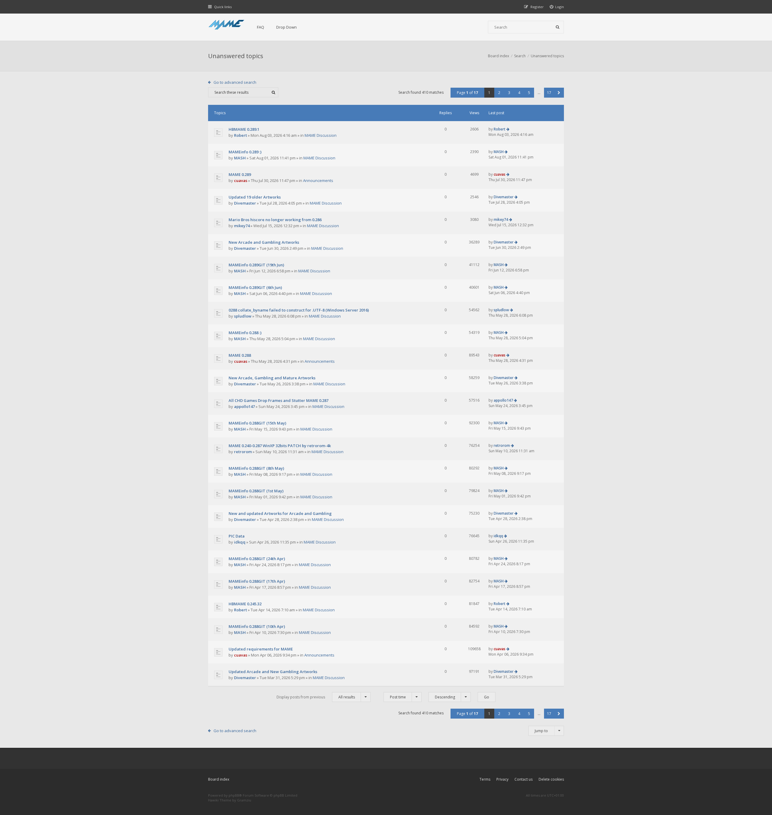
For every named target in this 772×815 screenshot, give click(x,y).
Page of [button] (467, 92)
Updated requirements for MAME (261, 649)
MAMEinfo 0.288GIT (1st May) (256, 491)
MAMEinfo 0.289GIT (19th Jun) (256, 265)
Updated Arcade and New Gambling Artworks (273, 671)
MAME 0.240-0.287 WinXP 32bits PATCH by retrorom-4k (280, 445)
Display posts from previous (316, 697)
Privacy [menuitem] (502, 779)
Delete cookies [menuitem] (551, 779)
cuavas (240, 180)
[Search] (558, 27)
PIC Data (237, 536)
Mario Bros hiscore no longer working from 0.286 (275, 219)
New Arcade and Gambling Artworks (264, 242)
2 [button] (499, 92)
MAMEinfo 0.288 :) (245, 332)
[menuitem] (557, 7)
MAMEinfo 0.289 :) (245, 152)
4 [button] (519, 92)
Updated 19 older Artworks (255, 197)
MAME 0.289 (240, 174)
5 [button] (529, 92)
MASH (240, 158)
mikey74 (242, 225)
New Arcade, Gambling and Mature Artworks (272, 378)
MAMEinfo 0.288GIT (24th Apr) (257, 558)
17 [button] (549, 92)
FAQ (260, 27)
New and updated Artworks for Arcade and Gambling (280, 513)
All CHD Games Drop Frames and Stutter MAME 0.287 (278, 400)
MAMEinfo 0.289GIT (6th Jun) (255, 287)
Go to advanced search (235, 82)
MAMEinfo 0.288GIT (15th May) (257, 423)
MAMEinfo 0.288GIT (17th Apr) (257, 581)
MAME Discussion (321, 135)
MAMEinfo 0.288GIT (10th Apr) (257, 626)
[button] (559, 93)
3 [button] (509, 92)
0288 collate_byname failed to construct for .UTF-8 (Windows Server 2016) (299, 310)
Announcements (318, 180)
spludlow (243, 316)
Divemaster (245, 203)
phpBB (234, 795)
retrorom (243, 451)
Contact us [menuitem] (523, 779)
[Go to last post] (507, 129)
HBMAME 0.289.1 (244, 129)
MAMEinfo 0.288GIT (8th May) (256, 468)
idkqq (239, 542)
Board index (218, 779)
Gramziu (244, 800)
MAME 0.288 (240, 355)
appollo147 (244, 406)
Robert (240, 135)
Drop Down (286, 27)
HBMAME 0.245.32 (245, 604)
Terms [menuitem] (484, 779)
